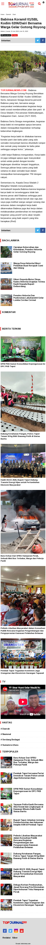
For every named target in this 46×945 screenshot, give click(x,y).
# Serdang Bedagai (10, 740)
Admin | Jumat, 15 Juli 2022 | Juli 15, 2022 (14, 31)
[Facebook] (42, 40)
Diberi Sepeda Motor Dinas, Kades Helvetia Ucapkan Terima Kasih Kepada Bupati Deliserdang (29, 282)
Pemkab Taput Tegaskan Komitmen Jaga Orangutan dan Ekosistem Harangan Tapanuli (28, 902)
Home (2, 14)
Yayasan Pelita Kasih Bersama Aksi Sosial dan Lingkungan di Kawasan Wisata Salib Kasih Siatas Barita (28, 808)
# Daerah (5, 729)
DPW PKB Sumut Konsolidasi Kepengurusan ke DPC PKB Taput (27, 791)
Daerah (8, 14)
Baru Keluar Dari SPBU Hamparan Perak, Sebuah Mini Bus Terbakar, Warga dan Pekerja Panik (22, 558)
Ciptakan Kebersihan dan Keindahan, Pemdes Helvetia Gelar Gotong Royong (27, 249)
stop (15, 35)
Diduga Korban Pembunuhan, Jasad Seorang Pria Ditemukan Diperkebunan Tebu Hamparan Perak (28, 888)
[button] (43, 1)
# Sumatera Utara (9, 745)
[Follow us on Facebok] (5, 931)
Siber (15, 938)
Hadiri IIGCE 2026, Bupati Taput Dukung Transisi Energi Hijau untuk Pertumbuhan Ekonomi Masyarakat (20, 482)
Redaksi (6, 938)
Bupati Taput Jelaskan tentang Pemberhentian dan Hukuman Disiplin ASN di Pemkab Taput (28, 822)
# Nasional (6, 734)
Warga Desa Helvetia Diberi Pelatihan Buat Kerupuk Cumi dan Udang (28, 265)
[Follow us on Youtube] (21, 931)
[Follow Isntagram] (16, 931)
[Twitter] (37, 40)
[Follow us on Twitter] (10, 931)
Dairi (14, 14)
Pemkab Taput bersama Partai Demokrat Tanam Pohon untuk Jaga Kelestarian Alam (28, 775)
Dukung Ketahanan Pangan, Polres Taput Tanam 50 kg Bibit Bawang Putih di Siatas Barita (20, 436)
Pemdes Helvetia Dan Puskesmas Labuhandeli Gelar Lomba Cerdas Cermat (28, 297)
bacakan (6, 35)
